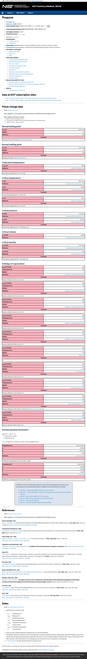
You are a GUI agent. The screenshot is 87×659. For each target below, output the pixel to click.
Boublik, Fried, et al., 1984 (34, 409)
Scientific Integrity (28, 656)
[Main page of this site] (2, 13)
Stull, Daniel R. (6, 595)
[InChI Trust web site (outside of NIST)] (48, 27)
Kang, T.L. (11, 538)
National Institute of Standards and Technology (16, 6)
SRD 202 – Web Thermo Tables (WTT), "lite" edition (34, 496)
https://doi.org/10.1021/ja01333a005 (12, 574)
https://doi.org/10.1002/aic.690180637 (13, 558)
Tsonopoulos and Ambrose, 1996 (75, 184)
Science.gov (65, 656)
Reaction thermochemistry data (18, 61)
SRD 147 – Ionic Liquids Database (29, 500)
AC (5, 122)
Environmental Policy (16, 656)
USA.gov (72, 656)
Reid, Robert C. (6, 554)
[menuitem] (2, 13)
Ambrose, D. (15, 531)
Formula (8, 22)
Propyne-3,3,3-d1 (14, 41)
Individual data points (26, 140)
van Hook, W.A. (6, 587)
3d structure (14, 37)
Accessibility (13, 654)
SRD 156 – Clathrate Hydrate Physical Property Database (36, 502)
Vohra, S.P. (5, 538)
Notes (10, 55)
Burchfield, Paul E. (21, 572)
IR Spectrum (12, 70)
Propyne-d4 (12, 43)
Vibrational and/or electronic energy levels (21, 74)
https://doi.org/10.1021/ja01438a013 (20, 525)
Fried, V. (11, 580)
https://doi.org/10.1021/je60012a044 (12, 540)
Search (9, 13)
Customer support (11, 641)
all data (34, 525)
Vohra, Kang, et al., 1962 (78, 189)
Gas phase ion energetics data (17, 66)
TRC (5, 120)
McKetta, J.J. (24, 538)
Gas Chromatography (15, 76)
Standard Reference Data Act (46, 650)
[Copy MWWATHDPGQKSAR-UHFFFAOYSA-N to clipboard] (45, 29)
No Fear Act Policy (78, 654)
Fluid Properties (13, 78)
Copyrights (31, 654)
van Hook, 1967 (80, 456)
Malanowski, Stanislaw (22, 546)
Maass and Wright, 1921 (78, 168)
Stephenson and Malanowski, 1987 (75, 274)
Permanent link (10, 47)
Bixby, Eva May (31, 572)
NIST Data (20, 13)
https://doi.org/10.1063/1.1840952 (12, 566)
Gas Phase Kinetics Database (17, 86)
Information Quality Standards (43, 656)
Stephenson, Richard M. (9, 546)
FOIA (8, 656)
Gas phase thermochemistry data (18, 59)
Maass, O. (4, 523)
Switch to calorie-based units (17, 90)
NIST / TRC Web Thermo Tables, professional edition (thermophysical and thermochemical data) (33, 100)
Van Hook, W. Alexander (8, 564)
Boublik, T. (5, 580)
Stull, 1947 (82, 474)
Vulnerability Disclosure (66, 654)
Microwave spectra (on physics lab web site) (21, 82)
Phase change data (14, 51)
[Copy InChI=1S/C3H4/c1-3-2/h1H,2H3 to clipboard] (44, 26)
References (12, 53)
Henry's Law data (14, 64)
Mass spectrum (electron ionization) (19, 72)
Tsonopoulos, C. (6, 531)
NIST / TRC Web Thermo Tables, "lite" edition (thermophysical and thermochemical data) (31, 98)
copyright (15, 113)
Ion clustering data (14, 68)
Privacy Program (22, 654)
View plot (4, 442)
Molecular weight (11, 24)
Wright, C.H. (11, 523)
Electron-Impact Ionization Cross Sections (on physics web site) (27, 84)
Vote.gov (77, 656)
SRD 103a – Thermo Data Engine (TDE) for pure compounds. (37, 490)
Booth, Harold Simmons (9, 572)
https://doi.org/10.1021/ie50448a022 (12, 597)
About (30, 13)
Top (8, 110)
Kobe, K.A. (17, 538)
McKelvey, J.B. (40, 572)
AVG (83, 132)
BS (5, 118)
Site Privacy (6, 654)
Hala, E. (16, 580)
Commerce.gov (57, 656)
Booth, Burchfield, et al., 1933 (76, 404)
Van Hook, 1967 (80, 371)
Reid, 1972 (82, 355)
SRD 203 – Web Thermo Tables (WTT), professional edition (36, 498)
